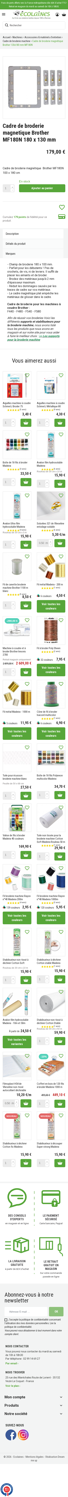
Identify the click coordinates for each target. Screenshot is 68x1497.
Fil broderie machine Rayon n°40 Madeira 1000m (51, 897)
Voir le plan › (12, 1385)
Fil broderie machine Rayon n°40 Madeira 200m (17, 897)
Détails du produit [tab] (16, 243)
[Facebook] (10, 1439)
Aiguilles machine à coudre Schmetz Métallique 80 (51, 404)
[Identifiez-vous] (57, 14)
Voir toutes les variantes (17, 1042)
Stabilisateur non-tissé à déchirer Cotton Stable (50, 1021)
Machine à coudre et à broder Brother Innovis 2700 (14, 651)
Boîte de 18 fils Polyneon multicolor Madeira (50, 777)
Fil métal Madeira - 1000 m (16, 711)
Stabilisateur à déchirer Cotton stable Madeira (49, 961)
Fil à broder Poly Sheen (48, 648)
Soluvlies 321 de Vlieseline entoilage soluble (50, 525)
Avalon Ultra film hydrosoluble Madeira (14, 525)
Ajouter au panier (42, 188)
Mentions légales (35, 1456)
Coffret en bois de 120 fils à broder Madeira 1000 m (50, 1085)
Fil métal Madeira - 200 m (50, 584)
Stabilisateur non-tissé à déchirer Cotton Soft (15, 961)
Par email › (11, 1363)
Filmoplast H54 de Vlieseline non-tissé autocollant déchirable (14, 1087)
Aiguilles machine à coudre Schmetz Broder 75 (17, 404)
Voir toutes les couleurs (51, 606)
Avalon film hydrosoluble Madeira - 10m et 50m (15, 1021)
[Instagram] (23, 1439)
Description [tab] (12, 234)
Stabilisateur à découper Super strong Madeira (49, 1145)
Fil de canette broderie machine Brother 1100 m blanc (15, 588)
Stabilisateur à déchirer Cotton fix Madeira (15, 1145)
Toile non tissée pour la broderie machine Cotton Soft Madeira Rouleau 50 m (51, 839)
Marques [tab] (10, 253)
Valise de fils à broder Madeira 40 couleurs (14, 837)
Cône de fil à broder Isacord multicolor (47, 713)
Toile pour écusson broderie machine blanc (15, 777)
